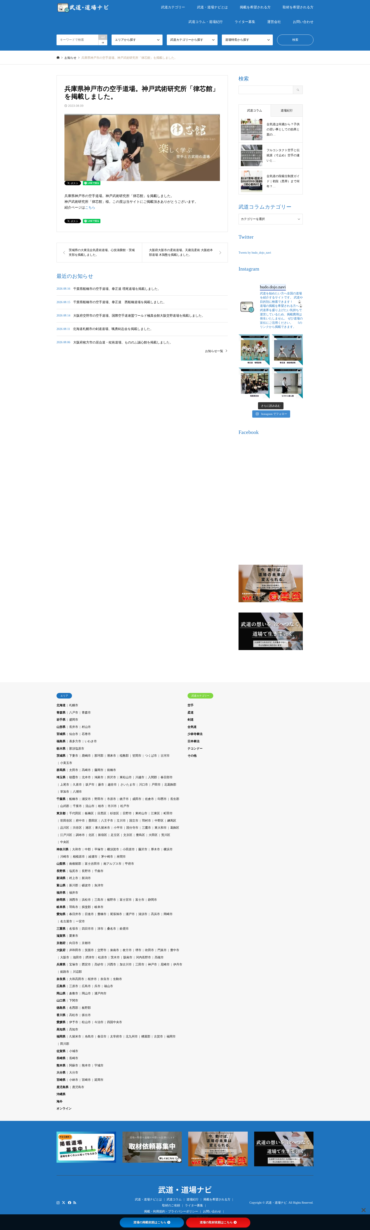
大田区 (153, 835)
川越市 (139, 777)
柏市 (101, 806)
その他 (192, 755)
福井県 (61, 892)
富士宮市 (126, 899)
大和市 (76, 849)
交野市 (101, 950)
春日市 (101, 1036)
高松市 (73, 1015)
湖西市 (73, 899)
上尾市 (64, 784)
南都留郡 (75, 863)
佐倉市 (149, 799)
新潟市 (86, 878)
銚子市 (124, 799)
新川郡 (73, 885)
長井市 (73, 727)
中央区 (64, 842)
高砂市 (98, 964)
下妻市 (73, 755)
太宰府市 (116, 1036)
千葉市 (77, 806)
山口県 (61, 1000)
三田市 (139, 964)
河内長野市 (143, 957)
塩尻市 (73, 871)
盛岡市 (73, 719)
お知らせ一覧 (214, 351)
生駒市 (117, 979)
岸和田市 (75, 950)
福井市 (73, 892)
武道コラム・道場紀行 (205, 22)
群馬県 (61, 770)
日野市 (127, 813)
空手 (191, 705)
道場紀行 (192, 1199)
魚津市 (98, 885)
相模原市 (79, 856)
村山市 (86, 727)
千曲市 (98, 871)
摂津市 (89, 957)
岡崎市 (168, 914)
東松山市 (126, 777)
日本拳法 (194, 741)
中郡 (88, 849)
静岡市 (152, 899)
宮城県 (61, 734)
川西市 (111, 964)
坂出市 (86, 1015)
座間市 (121, 856)
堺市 (138, 950)
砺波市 (86, 885)
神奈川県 (63, 849)
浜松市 (86, 899)
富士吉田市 (92, 863)
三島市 (98, 899)
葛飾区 (174, 827)
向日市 (73, 943)
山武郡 (64, 806)
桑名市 (111, 928)
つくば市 (151, 755)
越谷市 (112, 784)
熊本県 (61, 1065)
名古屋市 (66, 921)
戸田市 (156, 784)
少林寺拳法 (195, 734)
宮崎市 (86, 1079)
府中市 (80, 820)
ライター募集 (245, 22)
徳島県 (61, 1007)
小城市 (73, 1051)
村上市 (73, 878)
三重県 (61, 928)
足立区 (115, 835)
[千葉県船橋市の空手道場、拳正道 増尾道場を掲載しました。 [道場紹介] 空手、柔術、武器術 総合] (254, 349)
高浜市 (155, 914)
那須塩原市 (76, 748)
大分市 (73, 1072)
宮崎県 (61, 1079)
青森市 (86, 712)
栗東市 (73, 935)
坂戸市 (89, 784)
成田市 (136, 799)
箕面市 (89, 950)
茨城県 (61, 755)
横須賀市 (113, 849)
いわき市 (91, 741)
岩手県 (61, 719)
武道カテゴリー (173, 7)
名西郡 (73, 1007)
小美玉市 (66, 763)
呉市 (97, 986)
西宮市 (86, 964)
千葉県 (61, 799)
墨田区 (92, 820)
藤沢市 (142, 849)
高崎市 (86, 770)
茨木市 (115, 957)
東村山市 (141, 813)
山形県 (61, 727)
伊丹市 (177, 964)
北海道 (61, 705)
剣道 (191, 719)
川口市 (143, 784)
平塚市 (98, 849)
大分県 (61, 1072)
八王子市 (107, 820)
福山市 (108, 986)
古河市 (165, 755)
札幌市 (73, 705)
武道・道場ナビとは (212, 7)
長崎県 (61, 1058)
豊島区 (140, 835)
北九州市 (132, 1036)
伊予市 (73, 1022)
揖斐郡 (86, 907)
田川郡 (64, 1043)
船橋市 (73, 799)
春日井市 (75, 914)
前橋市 (111, 770)
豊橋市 (101, 914)
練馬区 (171, 820)
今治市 (98, 1022)
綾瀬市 (92, 856)
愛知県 (61, 914)
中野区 (159, 820)
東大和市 (161, 827)
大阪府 (61, 950)
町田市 (168, 813)
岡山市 (86, 993)
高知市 (73, 1029)
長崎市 (73, 1058)
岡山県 (61, 993)
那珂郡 (98, 755)
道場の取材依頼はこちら (216, 1222)
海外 (60, 1101)
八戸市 (73, 712)
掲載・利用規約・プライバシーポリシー (171, 1211)
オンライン (64, 1108)
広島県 (61, 986)
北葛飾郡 (170, 784)
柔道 (191, 712)
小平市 (118, 827)
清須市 (142, 914)
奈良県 (61, 979)
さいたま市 (127, 784)
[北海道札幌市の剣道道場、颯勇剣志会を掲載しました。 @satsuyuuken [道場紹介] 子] (254, 383)
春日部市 (167, 777)
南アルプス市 (112, 863)
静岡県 (61, 899)
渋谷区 (77, 827)
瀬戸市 (130, 914)
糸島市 (89, 1036)
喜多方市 (75, 741)
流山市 (89, 806)
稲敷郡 (124, 755)
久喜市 (77, 784)
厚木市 (155, 849)
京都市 (86, 943)
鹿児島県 (63, 1087)
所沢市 (111, 777)
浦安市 (86, 799)
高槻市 (159, 957)
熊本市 (86, 1065)
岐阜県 (61, 907)
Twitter (63, 1202)
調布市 (80, 835)
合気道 (192, 727)
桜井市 (92, 979)
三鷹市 (146, 827)
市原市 (111, 799)
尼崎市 (165, 964)
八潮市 (77, 791)
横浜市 (168, 849)
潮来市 (111, 755)
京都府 (61, 943)
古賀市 (158, 1036)
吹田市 (149, 950)
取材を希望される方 (298, 7)
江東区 (155, 813)
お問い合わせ (303, 22)
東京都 (61, 813)
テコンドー (195, 748)
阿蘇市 (73, 1065)
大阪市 (64, 957)
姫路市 (64, 971)
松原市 (102, 957)
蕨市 (101, 784)
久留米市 (75, 1036)
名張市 (73, 928)
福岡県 (61, 1036)
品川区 (64, 827)
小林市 (73, 1079)
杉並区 (114, 813)
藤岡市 (98, 770)
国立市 (133, 820)
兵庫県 (61, 964)
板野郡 (86, 1007)
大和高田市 (76, 979)
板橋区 (89, 813)
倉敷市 (73, 993)
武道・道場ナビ (185, 1189)
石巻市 (86, 734)
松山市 (86, 1022)
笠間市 (136, 755)
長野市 (86, 871)
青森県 (61, 712)
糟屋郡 (145, 1036)
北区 (91, 835)
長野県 (61, 871)
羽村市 (146, 820)
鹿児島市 (78, 1087)
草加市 (64, 791)
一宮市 (80, 921)
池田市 (77, 957)
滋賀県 (61, 935)
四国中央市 (114, 1022)
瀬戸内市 (100, 993)
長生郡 (174, 799)
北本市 (86, 777)
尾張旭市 (116, 914)
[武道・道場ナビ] (83, 7)
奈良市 (104, 979)
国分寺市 (132, 827)
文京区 (127, 835)
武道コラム (174, 1199)
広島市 (86, 986)
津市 (100, 928)
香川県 (61, 1015)
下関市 (73, 1000)
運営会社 (274, 22)
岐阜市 (98, 907)
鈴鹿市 (124, 928)
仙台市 (73, 734)
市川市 (112, 806)
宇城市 (98, 1065)
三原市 (73, 986)
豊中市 (174, 950)
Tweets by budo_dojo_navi (255, 252)
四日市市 (88, 928)
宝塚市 (73, 964)
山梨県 (61, 863)
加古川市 (126, 964)
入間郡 (152, 777)
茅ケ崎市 (107, 856)
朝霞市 (73, 777)
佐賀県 (61, 1051)
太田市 (73, 770)
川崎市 (64, 856)
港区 (88, 827)
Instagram (58, 1202)
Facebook (69, 1202)
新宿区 (102, 835)
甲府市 (129, 863)
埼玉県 (61, 777)
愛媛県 (61, 1022)
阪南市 (127, 957)
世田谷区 (66, 820)
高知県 (61, 1029)
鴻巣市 (98, 777)
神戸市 (152, 964)
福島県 (61, 741)
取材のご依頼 (171, 1205)
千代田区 (75, 813)
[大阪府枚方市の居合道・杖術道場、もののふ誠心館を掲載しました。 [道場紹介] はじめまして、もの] (287, 383)
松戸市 (124, 806)
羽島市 (73, 907)
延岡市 (98, 1079)
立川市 (121, 820)
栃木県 (61, 748)
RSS (74, 1202)
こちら (90, 207)
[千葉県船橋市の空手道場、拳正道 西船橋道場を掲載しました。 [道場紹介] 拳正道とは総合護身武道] (287, 349)
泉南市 (114, 950)
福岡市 (171, 1036)
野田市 (98, 799)
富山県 (61, 885)
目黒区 (101, 813)
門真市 (162, 950)
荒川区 (165, 835)
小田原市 (129, 849)
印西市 (162, 799)
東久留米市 (102, 827)
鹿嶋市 (86, 755)
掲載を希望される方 (255, 7)
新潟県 (61, 878)
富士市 (139, 899)
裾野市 (111, 899)
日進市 (89, 914)
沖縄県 (61, 1094)
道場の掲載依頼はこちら (149, 1222)
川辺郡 (77, 971)
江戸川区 (66, 835)
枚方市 (127, 950)
